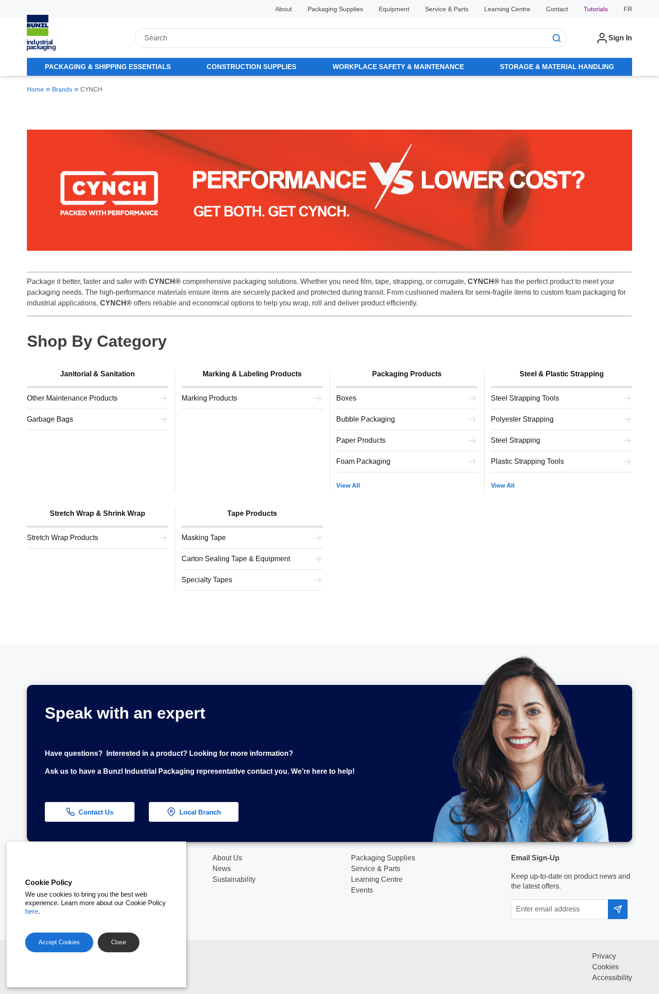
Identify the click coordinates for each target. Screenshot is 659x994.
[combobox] (350, 38)
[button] (639, 881)
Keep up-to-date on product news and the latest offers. (570, 881)
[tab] (108, 67)
